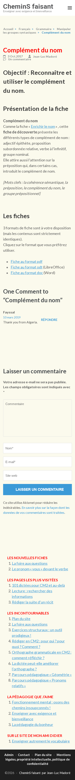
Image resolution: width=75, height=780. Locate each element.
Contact (24, 755)
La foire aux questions (30, 563)
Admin (9, 755)
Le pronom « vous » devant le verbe (40, 569)
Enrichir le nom (43, 126)
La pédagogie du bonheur (32, 724)
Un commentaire (19, 59)
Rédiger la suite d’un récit (32, 602)
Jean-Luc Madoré (45, 56)
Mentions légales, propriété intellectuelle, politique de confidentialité (38, 759)
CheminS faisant (28, 6)
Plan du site (21, 618)
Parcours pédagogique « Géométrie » (42, 674)
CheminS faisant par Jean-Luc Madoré (44, 773)
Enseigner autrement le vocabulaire (41, 741)
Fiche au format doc (27, 272)
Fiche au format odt (26, 267)
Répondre (49, 320)
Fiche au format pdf (26, 261)
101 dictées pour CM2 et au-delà (38, 585)
